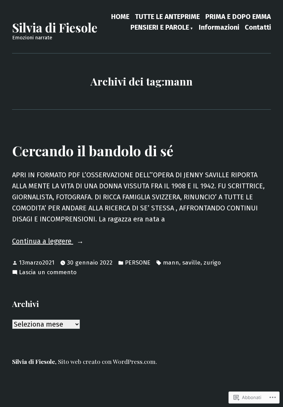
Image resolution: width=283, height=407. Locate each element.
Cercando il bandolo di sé (92, 150)
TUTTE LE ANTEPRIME (167, 16)
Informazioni (219, 28)
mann (171, 262)
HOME (120, 16)
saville (191, 262)
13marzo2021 (37, 262)
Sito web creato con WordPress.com (107, 361)
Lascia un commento (48, 272)
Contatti (258, 28)
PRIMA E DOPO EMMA (238, 16)
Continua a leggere (42, 242)
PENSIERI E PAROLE (159, 28)
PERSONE (137, 262)
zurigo (212, 262)
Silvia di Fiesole (54, 27)
